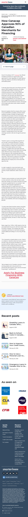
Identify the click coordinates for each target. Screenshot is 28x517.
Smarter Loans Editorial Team (15, 296)
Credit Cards (16, 483)
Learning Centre (12, 14)
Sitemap (4, 483)
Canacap (17, 75)
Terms (18, 481)
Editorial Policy (6, 430)
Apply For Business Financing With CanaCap (14, 275)
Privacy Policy (13, 481)
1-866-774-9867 (7, 513)
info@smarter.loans (8, 510)
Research (4, 485)
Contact (7, 481)
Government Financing (12, 485)
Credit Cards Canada (7, 439)
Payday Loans (10, 483)
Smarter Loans (5, 14)
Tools (21, 483)
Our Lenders (6, 442)
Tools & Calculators (7, 437)
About (4, 481)
